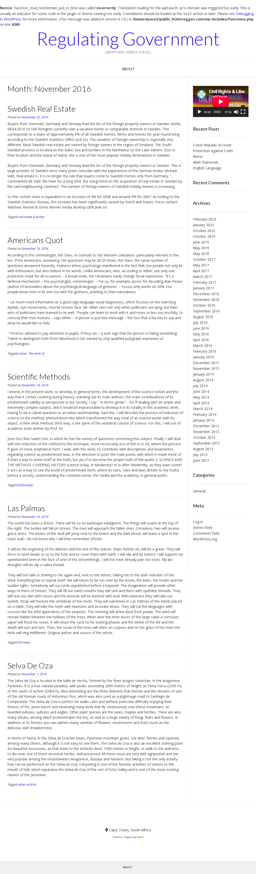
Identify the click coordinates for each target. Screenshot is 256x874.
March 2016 (202, 345)
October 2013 (204, 437)
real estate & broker (31, 217)
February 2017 (204, 282)
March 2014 (202, 408)
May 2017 (201, 265)
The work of (36, 353)
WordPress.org (205, 539)
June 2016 (201, 328)
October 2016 (204, 305)
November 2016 (206, 299)
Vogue (128, 837)
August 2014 (203, 380)
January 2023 (203, 224)
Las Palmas (26, 508)
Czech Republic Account (212, 145)
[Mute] (236, 111)
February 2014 (204, 414)
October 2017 (204, 259)
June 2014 (201, 391)
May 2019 (201, 247)
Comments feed (206, 533)
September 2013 (206, 443)
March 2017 (202, 276)
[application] (220, 101)
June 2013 (201, 460)
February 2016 (204, 351)
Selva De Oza (30, 665)
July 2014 (200, 385)
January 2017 (203, 288)
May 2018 (201, 253)
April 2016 (201, 339)
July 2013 (200, 454)
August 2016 (203, 316)
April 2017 (201, 270)
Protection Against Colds (213, 150)
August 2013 (203, 448)
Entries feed (202, 527)
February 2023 (204, 219)
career (22, 353)
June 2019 (201, 242)
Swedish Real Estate (42, 108)
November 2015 (206, 368)
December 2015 (206, 362)
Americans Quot (35, 240)
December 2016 (206, 293)
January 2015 (203, 374)
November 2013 (206, 431)
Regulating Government (128, 38)
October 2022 (204, 230)
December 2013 (206, 426)
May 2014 (201, 397)
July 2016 (200, 322)
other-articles (27, 784)
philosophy (25, 485)
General (199, 491)
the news (24, 642)
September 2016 (206, 311)
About (128, 69)
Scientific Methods (39, 376)
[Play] (199, 111)
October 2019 (204, 236)
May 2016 (201, 334)
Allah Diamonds (205, 162)
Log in (198, 521)
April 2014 (201, 403)
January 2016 (203, 357)
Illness (198, 156)
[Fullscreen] (243, 111)
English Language (207, 168)
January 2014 (203, 420)
